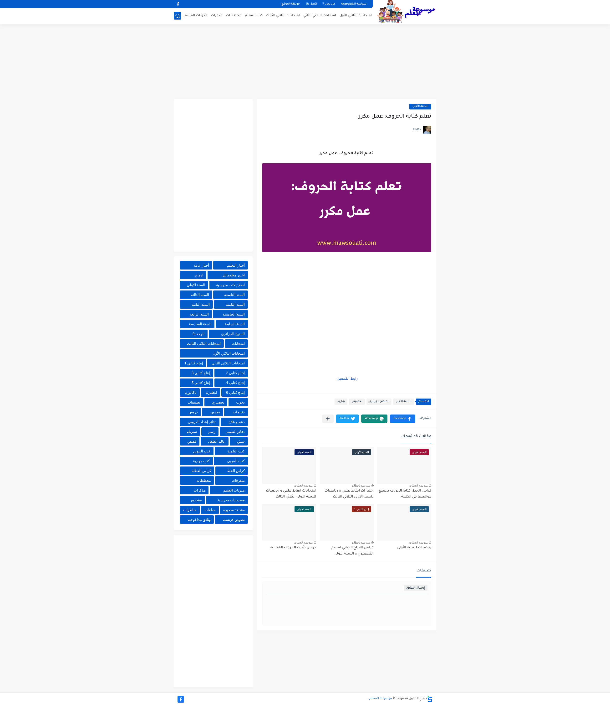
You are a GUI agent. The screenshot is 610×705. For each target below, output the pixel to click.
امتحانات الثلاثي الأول (356, 15)
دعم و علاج (236, 422)
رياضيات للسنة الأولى (414, 548)
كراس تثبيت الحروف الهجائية (293, 548)
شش (241, 441)
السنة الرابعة (199, 314)
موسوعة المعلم (380, 698)
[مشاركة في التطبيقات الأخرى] (328, 419)
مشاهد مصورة (234, 510)
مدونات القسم (196, 15)
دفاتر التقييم (235, 432)
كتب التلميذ (236, 451)
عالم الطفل (216, 441)
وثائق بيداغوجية (199, 520)
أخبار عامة (201, 265)
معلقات (210, 510)
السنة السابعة (234, 324)
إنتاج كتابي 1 (193, 363)
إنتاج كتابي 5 (201, 383)
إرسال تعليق (415, 588)
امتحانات (238, 344)
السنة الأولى (420, 106)
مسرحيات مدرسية (231, 500)
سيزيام (192, 432)
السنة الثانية (201, 304)
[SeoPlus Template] (429, 699)
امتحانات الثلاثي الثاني (319, 15)
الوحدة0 (198, 334)
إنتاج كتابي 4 (235, 383)
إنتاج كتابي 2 (235, 373)
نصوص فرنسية (234, 520)
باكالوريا (191, 392)
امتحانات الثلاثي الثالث (283, 15)
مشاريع (196, 500)
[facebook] (178, 4)
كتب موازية (201, 461)
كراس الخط (236, 471)
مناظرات (190, 510)
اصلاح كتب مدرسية (230, 285)
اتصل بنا (311, 4)
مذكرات (216, 15)
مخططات (233, 15)
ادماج (199, 275)
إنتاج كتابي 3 (201, 373)
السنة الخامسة (234, 314)
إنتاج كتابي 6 (235, 392)
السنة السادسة (200, 324)
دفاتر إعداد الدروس (202, 422)
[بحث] (177, 16)
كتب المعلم (254, 15)
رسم (211, 432)
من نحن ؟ (329, 4)
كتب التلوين (201, 451)
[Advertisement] (305, 62)
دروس (193, 412)
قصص (191, 441)
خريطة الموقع (290, 4)
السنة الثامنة (235, 304)
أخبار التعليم (236, 265)
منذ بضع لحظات (418, 485)
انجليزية (211, 392)
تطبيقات (194, 402)
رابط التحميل (347, 379)
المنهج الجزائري (379, 401)
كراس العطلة (201, 471)
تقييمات (239, 412)
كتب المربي (236, 461)
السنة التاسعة (234, 295)
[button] (402, 419)
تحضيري (356, 401)
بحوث (240, 402)
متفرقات (238, 480)
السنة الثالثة (200, 295)
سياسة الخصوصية (353, 4)
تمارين (341, 401)
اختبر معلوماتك (234, 275)
